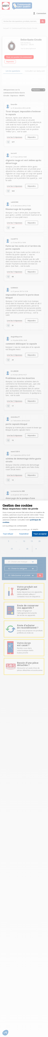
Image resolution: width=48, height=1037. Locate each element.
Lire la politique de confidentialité (15, 526)
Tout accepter (40, 534)
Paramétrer (24, 534)
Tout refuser (8, 534)
